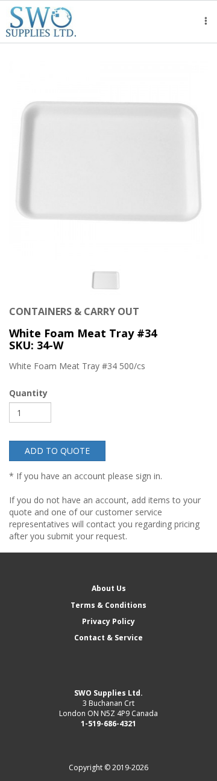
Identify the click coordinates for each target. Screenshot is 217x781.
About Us (109, 588)
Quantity (28, 393)
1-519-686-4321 (108, 723)
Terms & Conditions (108, 605)
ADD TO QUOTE (57, 450)
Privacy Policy (108, 621)
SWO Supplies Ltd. (108, 693)
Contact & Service (108, 637)
